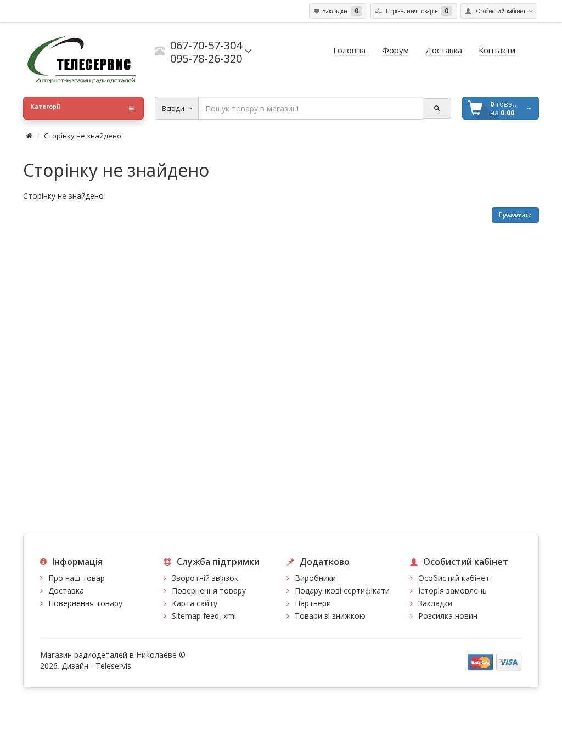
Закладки (435, 603)
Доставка (66, 590)
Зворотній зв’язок (205, 578)
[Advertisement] (281, 446)
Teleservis (113, 666)
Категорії (45, 106)
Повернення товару (85, 603)
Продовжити (515, 215)
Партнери (313, 603)
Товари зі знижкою (330, 616)
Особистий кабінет (454, 578)
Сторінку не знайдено (82, 136)
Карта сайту (194, 603)
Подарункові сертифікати (342, 590)
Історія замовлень (452, 590)
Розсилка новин (447, 616)
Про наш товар (76, 578)
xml (229, 616)
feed (211, 616)
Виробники (315, 578)
